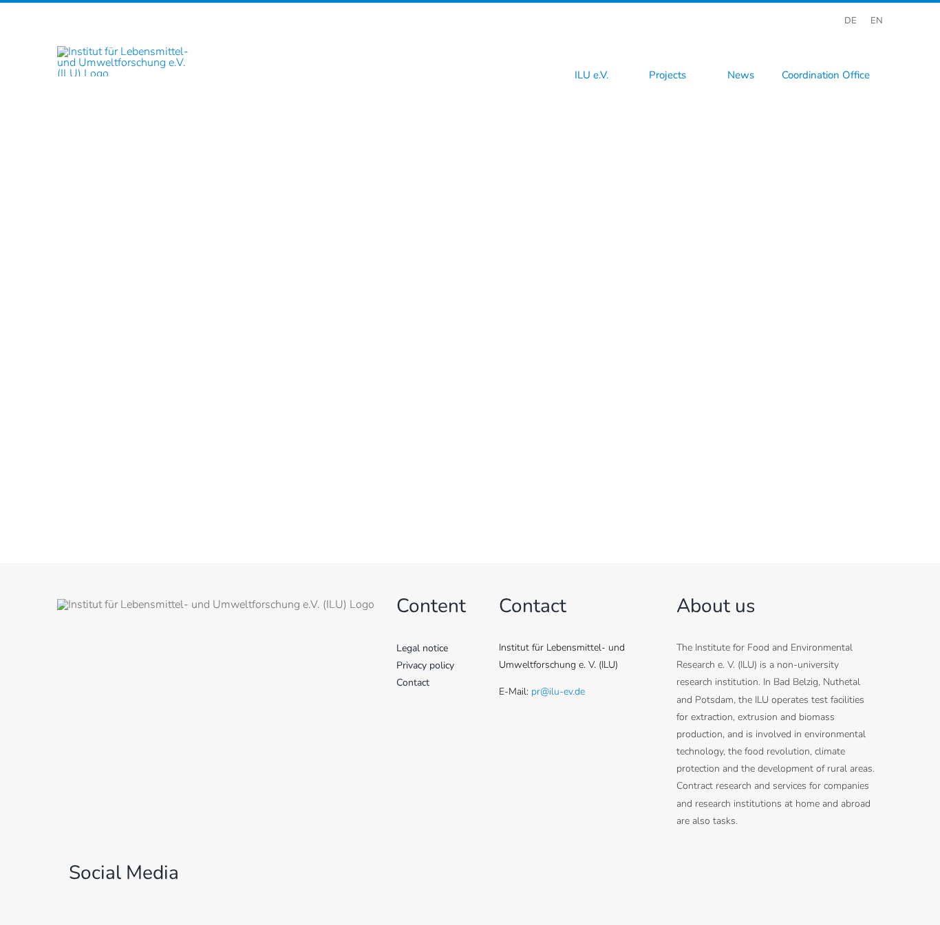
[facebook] (784, 42)
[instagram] (831, 42)
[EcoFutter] (470, 327)
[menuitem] (850, 21)
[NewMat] (470, 154)
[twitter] (808, 42)
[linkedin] (878, 42)
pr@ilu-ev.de (558, 691)
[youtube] (854, 42)
